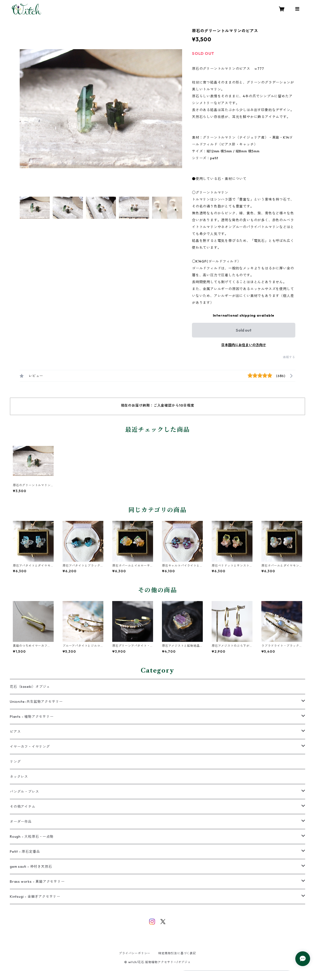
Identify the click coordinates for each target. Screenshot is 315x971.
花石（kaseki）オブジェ (30, 686)
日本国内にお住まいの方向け (243, 345)
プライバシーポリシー (134, 953)
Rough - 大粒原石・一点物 (32, 836)
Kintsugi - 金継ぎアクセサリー (35, 896)
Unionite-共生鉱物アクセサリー (36, 701)
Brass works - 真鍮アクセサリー (37, 881)
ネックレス (19, 776)
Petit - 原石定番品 (25, 851)
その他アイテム (22, 806)
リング (15, 761)
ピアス (15, 731)
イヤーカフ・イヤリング (30, 746)
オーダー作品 (21, 821)
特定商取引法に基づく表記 (177, 953)
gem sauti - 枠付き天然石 (31, 866)
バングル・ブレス (24, 791)
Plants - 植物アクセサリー (32, 716)
